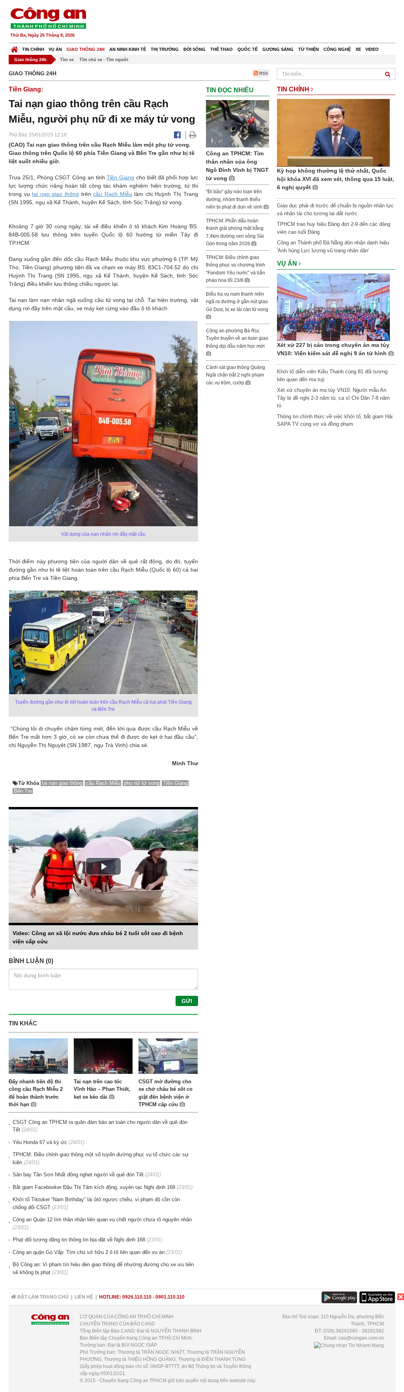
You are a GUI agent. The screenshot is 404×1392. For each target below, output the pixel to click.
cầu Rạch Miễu (112, 194)
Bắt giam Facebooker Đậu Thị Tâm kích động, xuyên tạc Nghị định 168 (94, 1187)
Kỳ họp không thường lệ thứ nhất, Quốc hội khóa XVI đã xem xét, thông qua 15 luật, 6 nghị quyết (335, 179)
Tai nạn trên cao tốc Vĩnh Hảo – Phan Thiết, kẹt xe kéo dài (102, 1089)
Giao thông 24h (86, 49)
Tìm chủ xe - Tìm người (103, 59)
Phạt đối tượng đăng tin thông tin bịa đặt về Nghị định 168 (79, 1240)
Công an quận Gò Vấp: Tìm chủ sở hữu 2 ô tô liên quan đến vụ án (89, 1252)
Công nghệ (337, 49)
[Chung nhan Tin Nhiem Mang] (349, 1345)
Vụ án (55, 49)
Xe (358, 49)
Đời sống (194, 49)
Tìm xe (67, 59)
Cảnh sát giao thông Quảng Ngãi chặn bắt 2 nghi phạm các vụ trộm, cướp (235, 375)
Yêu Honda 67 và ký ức (40, 1142)
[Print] (192, 135)
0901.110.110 (170, 1297)
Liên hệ (84, 1297)
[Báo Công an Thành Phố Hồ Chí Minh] (14, 47)
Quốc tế (248, 49)
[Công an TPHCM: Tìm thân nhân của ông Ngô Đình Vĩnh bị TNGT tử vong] (237, 123)
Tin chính (33, 49)
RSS (263, 73)
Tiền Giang (120, 177)
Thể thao (221, 49)
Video (372, 49)
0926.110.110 (137, 1297)
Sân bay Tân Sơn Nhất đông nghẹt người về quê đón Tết (78, 1175)
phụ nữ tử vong (141, 783)
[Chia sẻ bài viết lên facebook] (177, 135)
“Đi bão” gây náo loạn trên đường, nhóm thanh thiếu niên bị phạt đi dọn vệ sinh (235, 199)
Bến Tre (23, 791)
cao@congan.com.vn (361, 1338)
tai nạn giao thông (55, 194)
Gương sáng (278, 49)
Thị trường (165, 49)
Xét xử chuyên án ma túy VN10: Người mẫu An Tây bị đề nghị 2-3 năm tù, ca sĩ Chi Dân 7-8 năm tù (333, 397)
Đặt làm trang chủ (42, 1297)
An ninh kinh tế (127, 49)
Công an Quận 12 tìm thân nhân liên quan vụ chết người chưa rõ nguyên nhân (102, 1219)
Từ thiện (308, 49)
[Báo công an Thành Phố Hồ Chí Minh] (48, 17)
